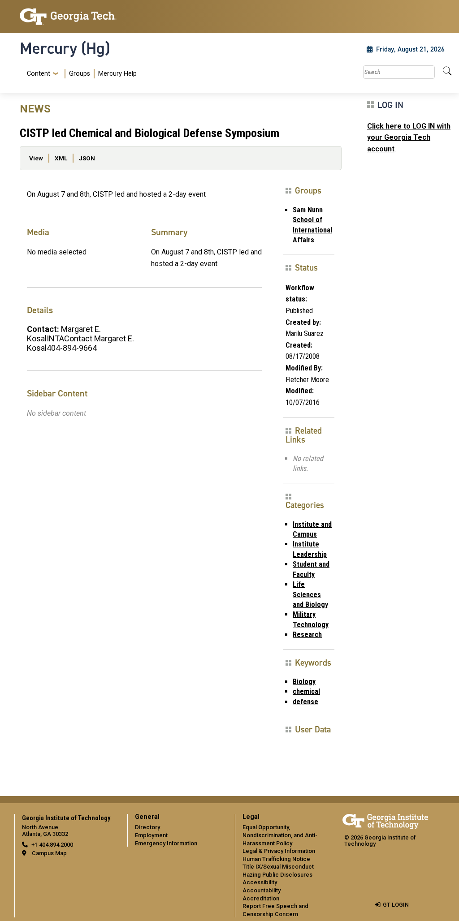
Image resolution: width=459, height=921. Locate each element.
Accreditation (260, 898)
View (36, 158)
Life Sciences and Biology (310, 594)
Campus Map (49, 853)
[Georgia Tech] (68, 16)
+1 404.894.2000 (52, 844)
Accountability (261, 890)
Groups (79, 73)
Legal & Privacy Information (278, 851)
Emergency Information (166, 843)
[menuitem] (80, 73)
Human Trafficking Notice (276, 859)
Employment (151, 835)
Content (38, 73)
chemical (306, 691)
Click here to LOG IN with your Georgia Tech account (408, 137)
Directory (147, 827)
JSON (87, 158)
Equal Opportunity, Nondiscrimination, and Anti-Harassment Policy (279, 835)
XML (61, 158)
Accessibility (259, 882)
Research (307, 634)
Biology (304, 681)
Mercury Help (117, 73)
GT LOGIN (396, 904)
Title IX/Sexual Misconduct (278, 866)
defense (305, 701)
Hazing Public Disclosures (277, 874)
